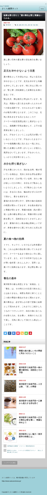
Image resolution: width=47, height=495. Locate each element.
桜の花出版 (20, 477)
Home (1, 6)
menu (42, 8)
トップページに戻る (10, 462)
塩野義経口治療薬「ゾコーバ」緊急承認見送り (21, 446)
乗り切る (24, 25)
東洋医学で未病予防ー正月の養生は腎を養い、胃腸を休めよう (30, 419)
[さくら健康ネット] (11, 8)
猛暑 (20, 25)
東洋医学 (7, 6)
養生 (37, 25)
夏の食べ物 (31, 25)
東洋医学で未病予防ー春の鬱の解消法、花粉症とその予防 (30, 369)
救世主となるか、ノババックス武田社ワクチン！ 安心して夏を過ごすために (25, 451)
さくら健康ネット (15, 492)
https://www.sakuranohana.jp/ (11, 481)
